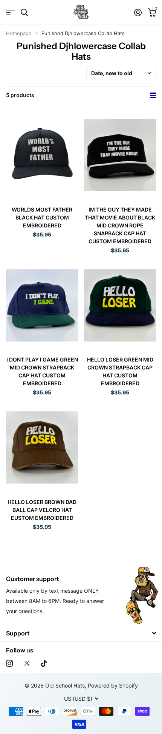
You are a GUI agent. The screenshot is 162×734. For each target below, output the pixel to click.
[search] (24, 12)
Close (81, 633)
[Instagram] (9, 663)
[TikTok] (44, 663)
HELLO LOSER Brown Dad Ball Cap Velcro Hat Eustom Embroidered (42, 510)
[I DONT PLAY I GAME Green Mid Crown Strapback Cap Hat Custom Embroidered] (42, 305)
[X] (27, 663)
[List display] (153, 95)
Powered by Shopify (113, 685)
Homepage (19, 33)
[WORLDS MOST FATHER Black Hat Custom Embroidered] (42, 155)
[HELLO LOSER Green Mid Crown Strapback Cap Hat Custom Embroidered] (120, 305)
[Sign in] (138, 12)
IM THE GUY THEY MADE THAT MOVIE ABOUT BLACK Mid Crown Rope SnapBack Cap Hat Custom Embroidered (120, 225)
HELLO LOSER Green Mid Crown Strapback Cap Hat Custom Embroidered (120, 371)
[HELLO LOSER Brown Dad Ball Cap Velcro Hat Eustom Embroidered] (42, 447)
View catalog (10, 12)
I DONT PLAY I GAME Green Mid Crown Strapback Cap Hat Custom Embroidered (42, 371)
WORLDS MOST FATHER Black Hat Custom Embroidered (42, 217)
